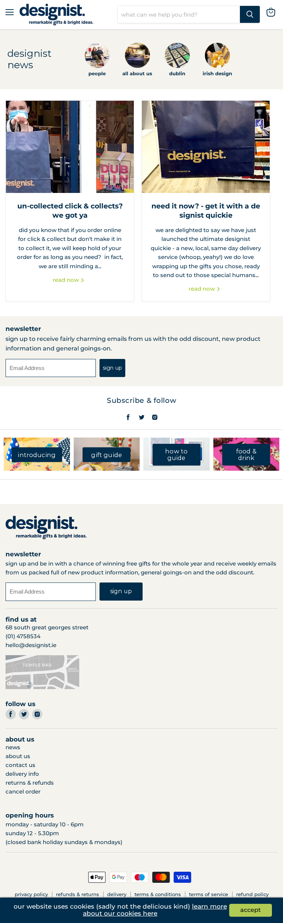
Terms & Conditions (157, 894)
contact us (20, 764)
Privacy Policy (31, 894)
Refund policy (252, 894)
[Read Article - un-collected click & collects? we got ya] (70, 147)
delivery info (22, 773)
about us (18, 756)
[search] (179, 14)
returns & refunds (30, 782)
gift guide (106, 454)
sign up (112, 367)
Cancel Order (23, 791)
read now (66, 279)
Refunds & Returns (77, 894)
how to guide (176, 454)
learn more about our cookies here (155, 910)
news (13, 747)
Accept (250, 909)
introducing (37, 454)
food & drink (246, 454)
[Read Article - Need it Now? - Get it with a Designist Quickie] (206, 147)
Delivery (116, 894)
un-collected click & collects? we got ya (70, 210)
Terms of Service (208, 894)
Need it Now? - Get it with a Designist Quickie (205, 210)
